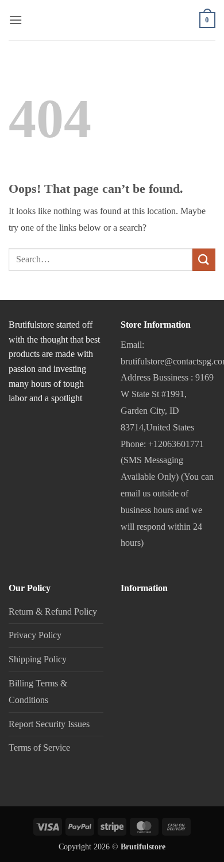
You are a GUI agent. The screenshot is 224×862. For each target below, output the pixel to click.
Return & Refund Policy (53, 611)
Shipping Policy (38, 659)
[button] (15, 20)
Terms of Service (39, 747)
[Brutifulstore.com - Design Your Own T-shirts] (112, 26)
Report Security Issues (49, 724)
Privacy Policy (35, 635)
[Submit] (203, 259)
